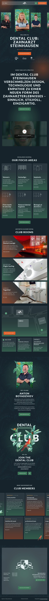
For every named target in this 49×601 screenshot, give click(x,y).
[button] (5, 3)
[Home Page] (24, 3)
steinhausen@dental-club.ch (39, 576)
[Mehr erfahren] (9, 177)
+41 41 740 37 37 (37, 341)
